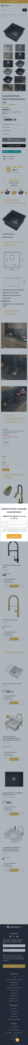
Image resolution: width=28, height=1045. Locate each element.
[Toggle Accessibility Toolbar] (17, 1040)
